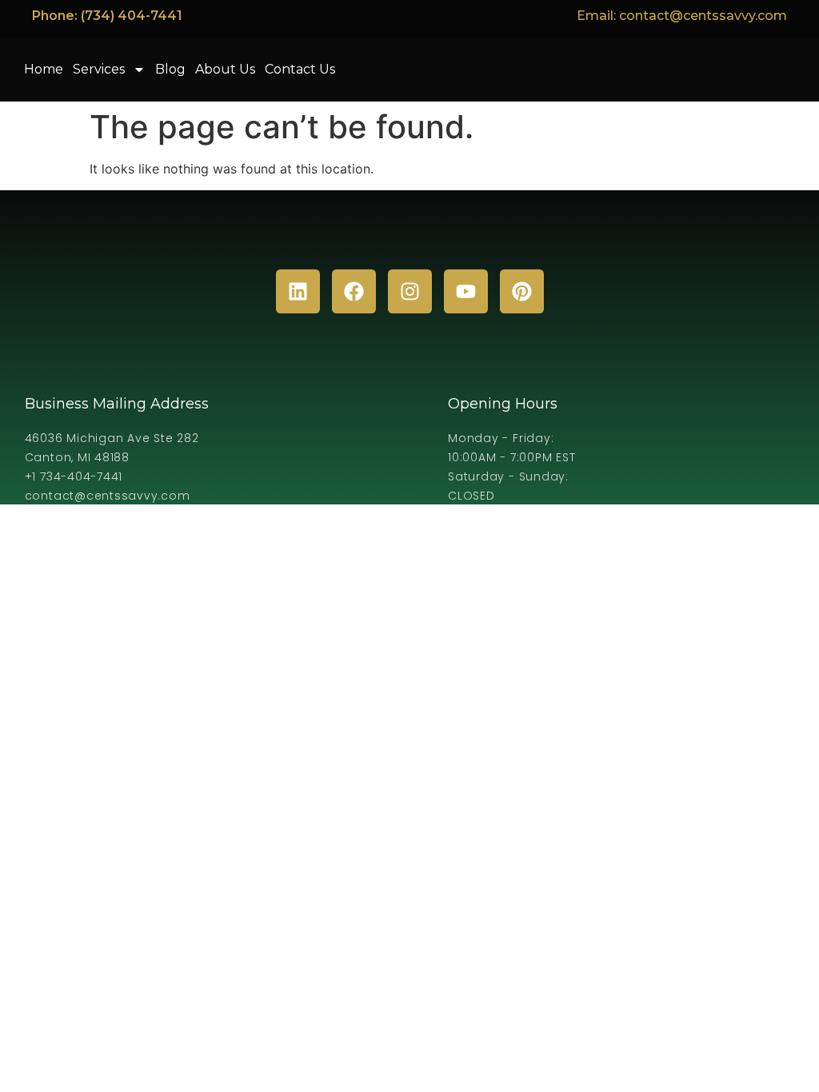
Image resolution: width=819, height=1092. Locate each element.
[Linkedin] (298, 291)
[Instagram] (410, 291)
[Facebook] (354, 291)
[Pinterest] (522, 291)
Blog (170, 69)
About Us (225, 69)
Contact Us (300, 69)
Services (99, 69)
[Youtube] (466, 291)
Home (43, 69)
